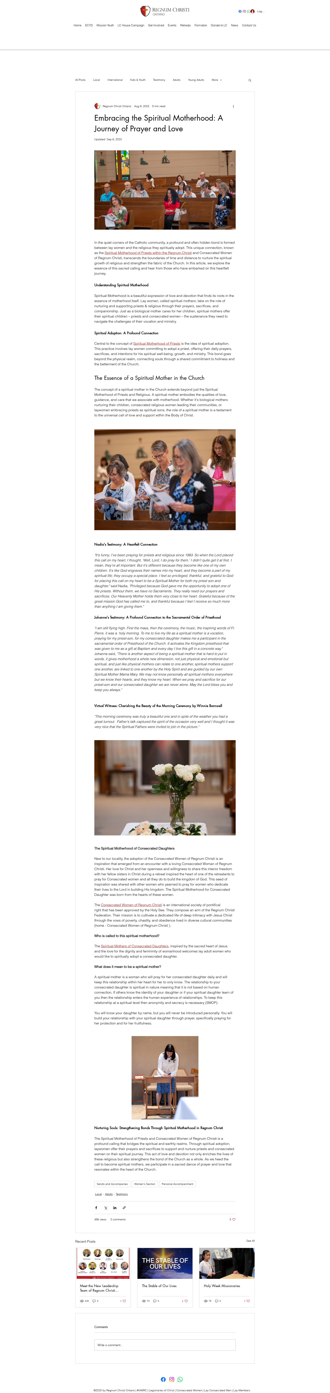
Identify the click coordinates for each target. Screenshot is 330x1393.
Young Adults (196, 80)
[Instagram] (244, 11)
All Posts (80, 80)
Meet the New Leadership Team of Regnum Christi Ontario (99, 1288)
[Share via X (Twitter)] (105, 1207)
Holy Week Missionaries (222, 1285)
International (115, 80)
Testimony (159, 80)
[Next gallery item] (231, 190)
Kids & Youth (138, 80)
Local (96, 80)
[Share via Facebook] (96, 1207)
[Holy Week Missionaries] (227, 1263)
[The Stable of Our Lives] (165, 1263)
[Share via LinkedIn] (115, 1207)
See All (250, 1240)
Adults (176, 80)
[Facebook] (240, 11)
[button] (185, 25)
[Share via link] (124, 1207)
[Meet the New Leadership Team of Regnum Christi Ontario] (103, 1263)
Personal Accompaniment (177, 1184)
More (215, 80)
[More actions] (233, 106)
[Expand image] (169, 190)
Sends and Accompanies (112, 1184)
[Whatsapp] (180, 1379)
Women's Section (144, 1184)
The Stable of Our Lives (159, 1285)
